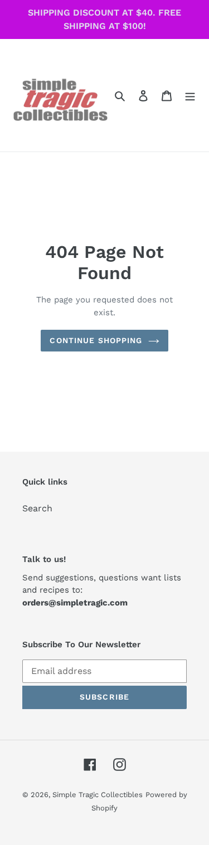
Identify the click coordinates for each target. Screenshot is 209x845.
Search (37, 508)
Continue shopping (96, 340)
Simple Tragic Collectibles (97, 794)
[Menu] (190, 95)
